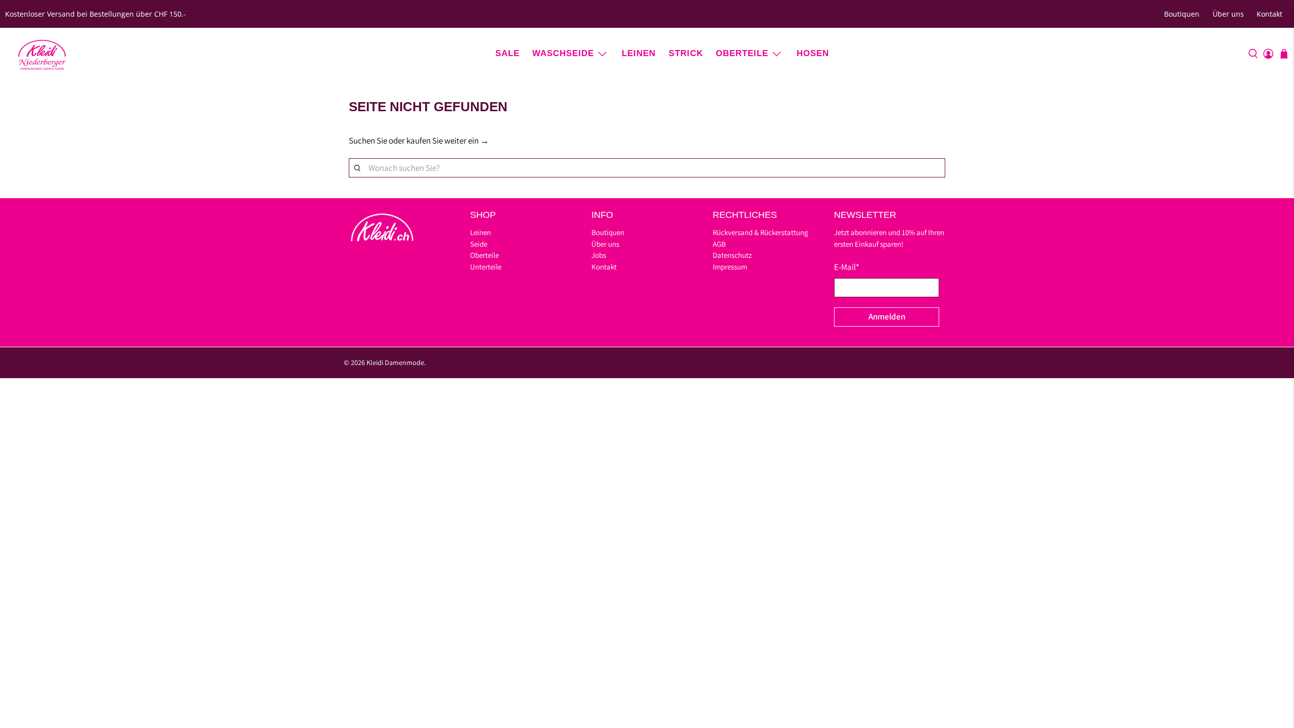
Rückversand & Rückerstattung (760, 232)
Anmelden (886, 316)
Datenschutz (732, 255)
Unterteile (485, 266)
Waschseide (563, 53)
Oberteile (742, 53)
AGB (719, 244)
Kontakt (1269, 14)
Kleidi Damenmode (395, 362)
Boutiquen (1181, 14)
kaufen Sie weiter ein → (447, 140)
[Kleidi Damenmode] (42, 53)
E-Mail (846, 266)
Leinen (639, 53)
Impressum (730, 266)
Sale (507, 53)
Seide (478, 244)
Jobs (598, 255)
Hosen (813, 53)
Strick (686, 53)
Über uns (1228, 14)
